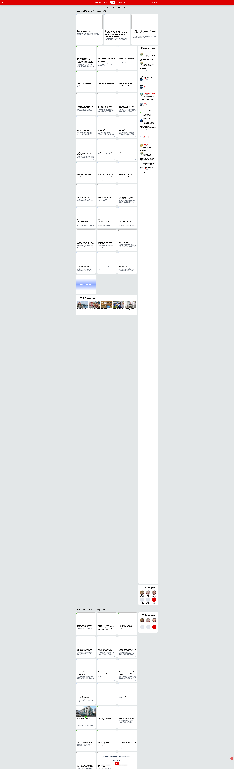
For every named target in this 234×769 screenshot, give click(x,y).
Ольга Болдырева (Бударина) (149, 93)
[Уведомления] (152, 2)
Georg (144, 78)
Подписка (119, 2)
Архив (112, 2)
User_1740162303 (146, 136)
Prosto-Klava (145, 53)
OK (117, 763)
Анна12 (144, 168)
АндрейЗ (145, 112)
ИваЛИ (144, 128)
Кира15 (144, 69)
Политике (109, 759)
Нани (144, 119)
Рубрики (106, 2)
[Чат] (231, 758)
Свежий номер (97, 2)
